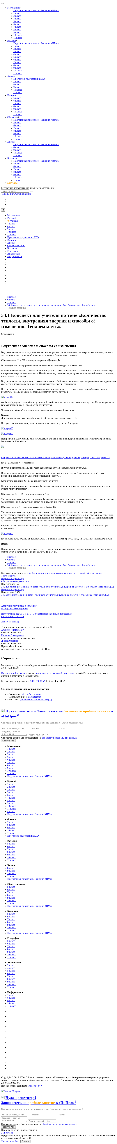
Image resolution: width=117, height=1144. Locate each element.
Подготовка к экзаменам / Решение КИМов (36, 10)
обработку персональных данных (59, 737)
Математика (13, 7)
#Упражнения (21, 581)
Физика (11, 76)
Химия (10, 141)
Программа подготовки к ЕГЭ (29, 79)
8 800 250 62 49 (38, 681)
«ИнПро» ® (33, 1085)
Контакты (12, 182)
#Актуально (7, 581)
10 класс (17, 35)
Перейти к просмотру (12, 578)
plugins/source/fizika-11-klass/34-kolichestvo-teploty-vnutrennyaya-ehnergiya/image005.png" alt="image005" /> (55, 457)
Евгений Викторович (12, 635)
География (12, 251)
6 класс (17, 24)
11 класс (17, 37)
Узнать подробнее (10, 1141)
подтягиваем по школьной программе (54, 673)
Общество (12, 117)
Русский (11, 40)
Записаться (7, 1132)
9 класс (17, 32)
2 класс (17, 16)
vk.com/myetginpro (31, 694)
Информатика (14, 256)
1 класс (17, 13)
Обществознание (16, 245)
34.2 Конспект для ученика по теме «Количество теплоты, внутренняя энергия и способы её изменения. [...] (57, 586)
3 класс (17, 18)
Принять (25, 1141)
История (11, 95)
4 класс (17, 54)
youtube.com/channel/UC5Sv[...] (36, 699)
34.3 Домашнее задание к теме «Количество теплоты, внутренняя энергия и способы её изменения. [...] (55, 595)
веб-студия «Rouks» (24, 1075)
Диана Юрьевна (9, 640)
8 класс (17, 29)
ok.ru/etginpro (34, 697)
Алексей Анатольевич (12, 630)
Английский (13, 253)
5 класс (17, 21)
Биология (12, 158)
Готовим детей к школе (13, 673)
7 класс (17, 27)
